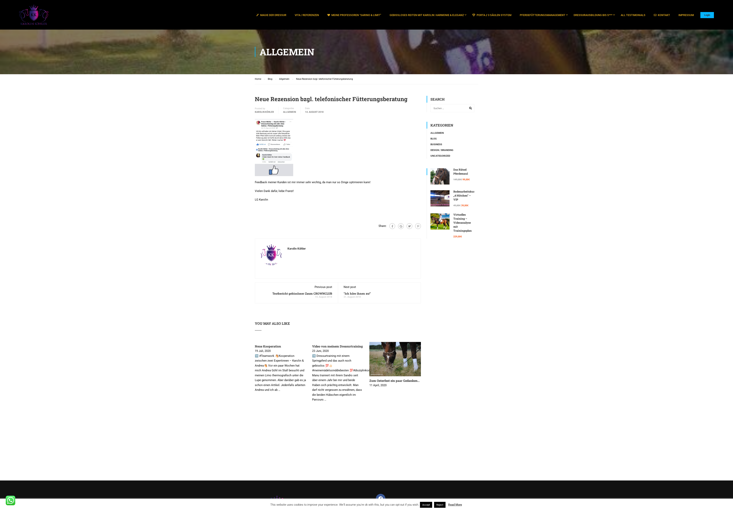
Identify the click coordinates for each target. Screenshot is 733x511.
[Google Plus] (401, 226)
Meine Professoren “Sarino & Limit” (356, 15)
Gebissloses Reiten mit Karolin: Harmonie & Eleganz (427, 15)
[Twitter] (409, 226)
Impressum (686, 15)
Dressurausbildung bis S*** (593, 15)
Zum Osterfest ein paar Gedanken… (394, 381)
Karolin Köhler (264, 112)
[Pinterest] (418, 226)
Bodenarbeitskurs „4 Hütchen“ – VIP (464, 195)
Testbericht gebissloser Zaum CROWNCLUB (302, 293)
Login (707, 15)
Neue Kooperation (268, 346)
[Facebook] (392, 226)
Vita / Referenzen (307, 15)
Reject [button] (439, 504)
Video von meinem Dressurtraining (337, 346)
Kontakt (664, 15)
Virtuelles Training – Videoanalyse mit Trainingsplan (462, 222)
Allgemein (289, 112)
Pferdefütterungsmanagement (542, 15)
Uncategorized (440, 155)
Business (436, 144)
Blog (433, 138)
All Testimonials (633, 15)
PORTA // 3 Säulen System (494, 15)
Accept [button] (426, 504)
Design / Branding (441, 150)
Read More (455, 504)
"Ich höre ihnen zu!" (357, 293)
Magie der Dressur (273, 15)
